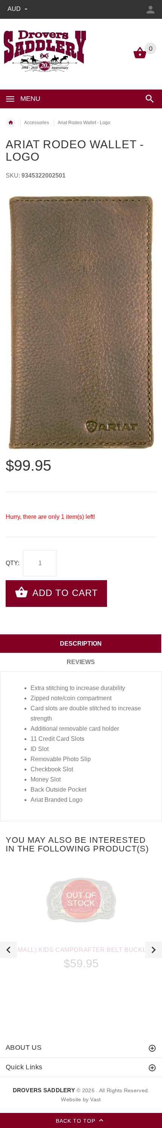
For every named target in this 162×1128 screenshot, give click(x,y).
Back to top (76, 1121)
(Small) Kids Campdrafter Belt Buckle (81, 950)
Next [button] (153, 949)
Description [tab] (81, 643)
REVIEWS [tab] (81, 662)
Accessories (36, 122)
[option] (81, 322)
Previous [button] (8, 949)
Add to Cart (64, 593)
